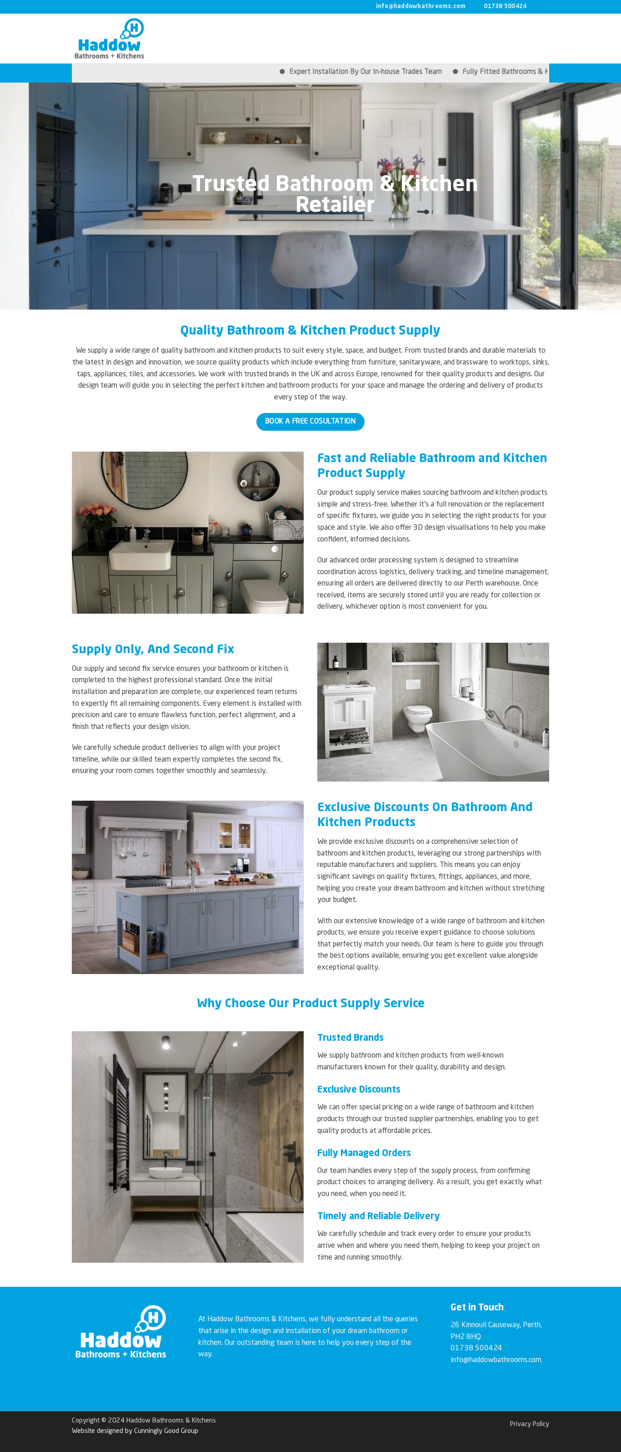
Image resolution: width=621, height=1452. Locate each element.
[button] (541, 38)
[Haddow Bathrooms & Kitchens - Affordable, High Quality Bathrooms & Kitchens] (128, 39)
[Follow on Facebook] (536, 6)
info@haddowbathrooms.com (496, 1360)
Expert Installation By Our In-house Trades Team (322, 72)
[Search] (519, 39)
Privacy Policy (529, 1424)
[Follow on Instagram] (544, 6)
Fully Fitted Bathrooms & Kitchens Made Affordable (500, 72)
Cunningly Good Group (166, 1431)
